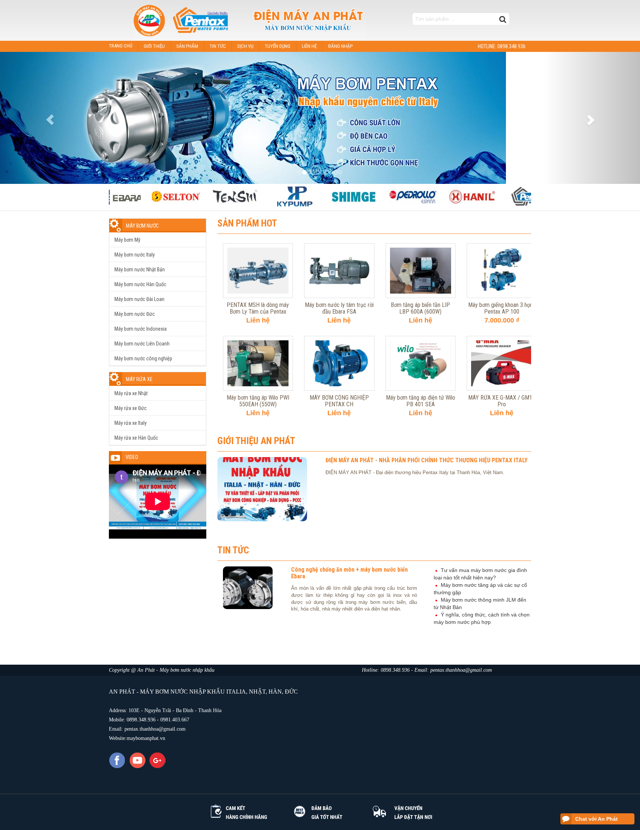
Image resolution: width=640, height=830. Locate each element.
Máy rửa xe (139, 379)
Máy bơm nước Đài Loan (139, 299)
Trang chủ (120, 46)
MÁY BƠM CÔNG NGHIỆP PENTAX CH (339, 339)
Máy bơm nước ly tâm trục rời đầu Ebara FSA (339, 247)
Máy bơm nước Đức (134, 314)
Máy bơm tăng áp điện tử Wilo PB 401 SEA (420, 339)
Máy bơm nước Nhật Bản (139, 269)
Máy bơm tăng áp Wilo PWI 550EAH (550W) (258, 339)
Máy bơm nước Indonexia (140, 329)
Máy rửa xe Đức (130, 408)
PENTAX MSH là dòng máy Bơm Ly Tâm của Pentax (258, 247)
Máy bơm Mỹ (127, 240)
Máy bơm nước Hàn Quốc (140, 284)
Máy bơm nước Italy (134, 255)
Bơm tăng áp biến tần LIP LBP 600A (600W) (420, 247)
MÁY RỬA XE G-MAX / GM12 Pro (501, 339)
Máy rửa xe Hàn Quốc (136, 438)
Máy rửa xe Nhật (131, 393)
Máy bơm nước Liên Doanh (142, 344)
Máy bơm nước (142, 226)
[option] (157, 196)
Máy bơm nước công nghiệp (143, 358)
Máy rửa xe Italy (130, 423)
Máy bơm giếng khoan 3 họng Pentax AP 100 (502, 247)
